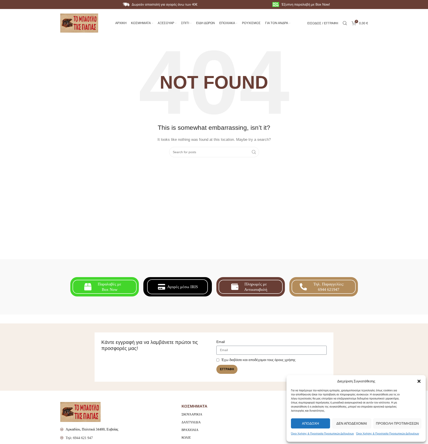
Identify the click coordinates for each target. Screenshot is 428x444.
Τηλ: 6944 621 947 (79, 438)
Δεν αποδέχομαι (351, 423)
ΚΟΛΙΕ (186, 437)
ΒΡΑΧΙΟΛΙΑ (190, 430)
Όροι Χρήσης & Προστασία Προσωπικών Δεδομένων (322, 433)
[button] (419, 381)
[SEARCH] (254, 152)
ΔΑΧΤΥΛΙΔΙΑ (191, 422)
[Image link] (80, 412)
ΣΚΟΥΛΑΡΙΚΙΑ (192, 414)
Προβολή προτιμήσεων (397, 423)
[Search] (344, 23)
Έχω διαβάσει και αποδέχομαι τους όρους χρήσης (258, 360)
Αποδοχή (310, 423)
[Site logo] (79, 23)
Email (220, 342)
